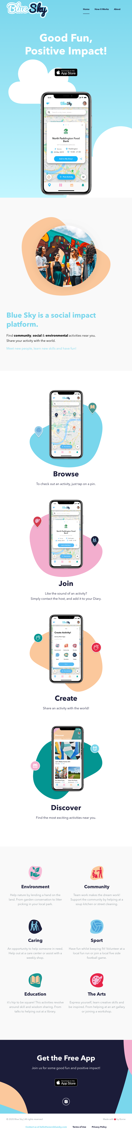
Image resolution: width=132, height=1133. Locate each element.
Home (86, 9)
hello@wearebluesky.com (53, 1127)
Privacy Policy (99, 1127)
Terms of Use (79, 1127)
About (117, 9)
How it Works (102, 9)
